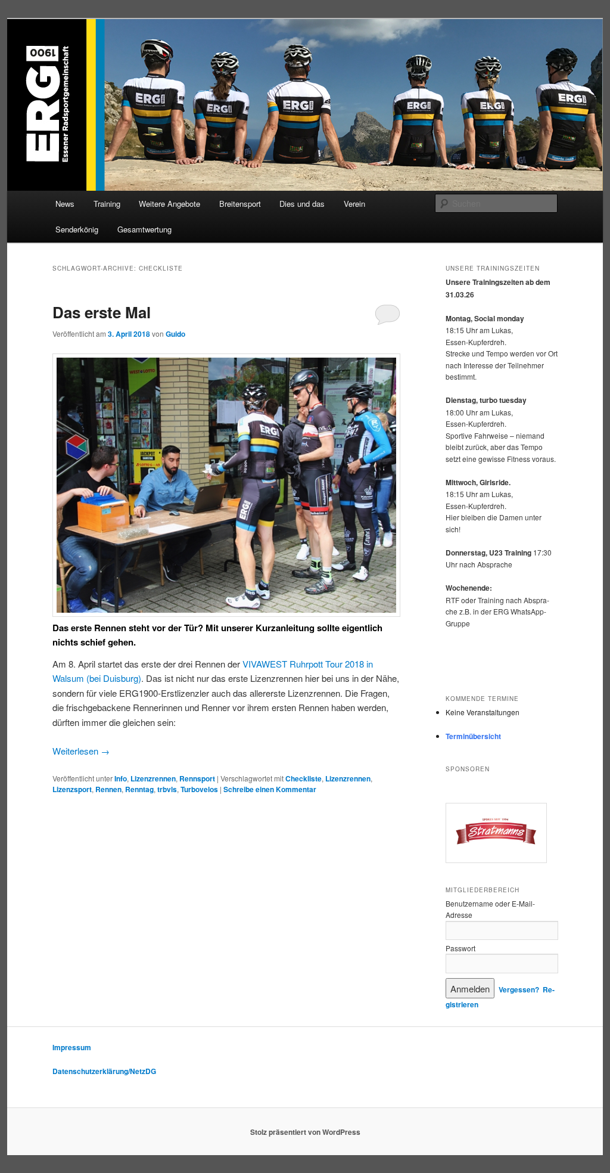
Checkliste (303, 778)
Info (120, 778)
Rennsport (197, 778)
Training (107, 203)
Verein (354, 203)
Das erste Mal (101, 312)
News (64, 203)
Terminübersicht (473, 736)
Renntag (139, 789)
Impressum (71, 1047)
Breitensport (240, 203)
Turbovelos (199, 789)
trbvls (167, 789)
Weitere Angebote (169, 203)
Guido (175, 333)
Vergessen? (519, 989)
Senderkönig (76, 229)
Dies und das (302, 203)
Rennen (108, 789)
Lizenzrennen (153, 778)
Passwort (460, 948)
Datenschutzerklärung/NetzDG (104, 1071)
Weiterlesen (81, 750)
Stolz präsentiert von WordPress (305, 1132)
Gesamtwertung (144, 229)
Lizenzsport (72, 789)
